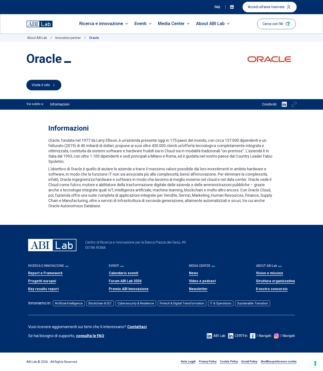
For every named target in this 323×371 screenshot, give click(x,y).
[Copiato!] (294, 104)
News (193, 273)
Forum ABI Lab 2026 (125, 281)
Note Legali (188, 361)
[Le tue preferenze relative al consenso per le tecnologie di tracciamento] (315, 363)
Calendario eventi (123, 273)
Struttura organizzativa (275, 281)
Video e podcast (202, 281)
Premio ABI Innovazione (129, 289)
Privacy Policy (207, 361)
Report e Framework (45, 273)
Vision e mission (269, 273)
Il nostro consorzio (272, 289)
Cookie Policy (229, 361)
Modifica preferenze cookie (279, 361)
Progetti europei (42, 281)
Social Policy (249, 361)
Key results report (43, 289)
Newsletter (198, 289)
